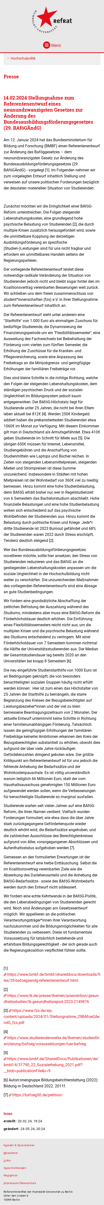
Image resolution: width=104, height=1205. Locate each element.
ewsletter (11, 1153)
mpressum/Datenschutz (20, 1183)
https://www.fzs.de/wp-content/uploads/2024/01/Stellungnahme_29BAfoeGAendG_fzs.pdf (51, 1016)
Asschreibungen (15, 1168)
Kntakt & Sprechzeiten (19, 1145)
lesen (8, 1114)
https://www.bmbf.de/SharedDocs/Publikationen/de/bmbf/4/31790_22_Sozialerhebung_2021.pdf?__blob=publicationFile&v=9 (51, 1065)
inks (7, 1160)
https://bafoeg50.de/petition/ (37, 1095)
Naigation (11, 1175)
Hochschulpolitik (23, 58)
